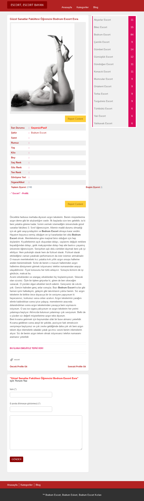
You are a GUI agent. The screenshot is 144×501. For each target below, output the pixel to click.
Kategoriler (83, 7)
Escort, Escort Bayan (27, 5)
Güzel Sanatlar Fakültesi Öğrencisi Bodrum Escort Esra (44, 18)
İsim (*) (13, 389)
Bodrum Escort (38, 132)
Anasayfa (67, 7)
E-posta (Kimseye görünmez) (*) (25, 403)
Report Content (75, 118)
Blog (95, 7)
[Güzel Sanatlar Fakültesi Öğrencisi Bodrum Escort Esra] (48, 67)
